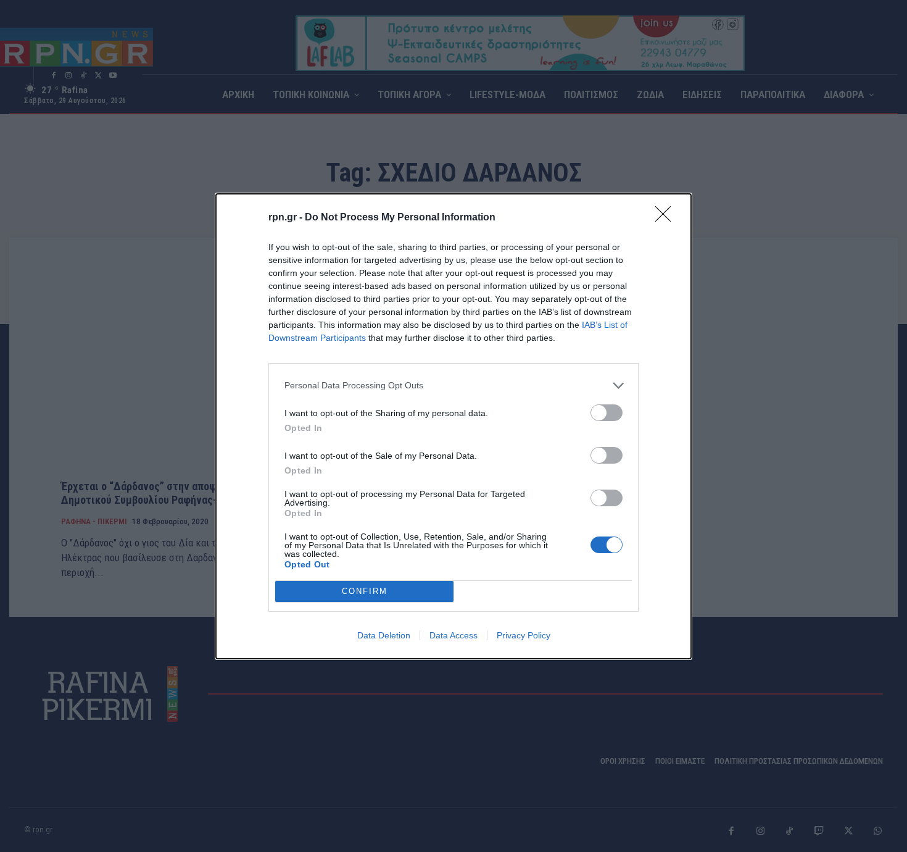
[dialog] (453, 426)
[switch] (606, 412)
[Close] (667, 218)
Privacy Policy (523, 635)
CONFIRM (364, 591)
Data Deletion (383, 635)
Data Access (453, 635)
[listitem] (453, 385)
